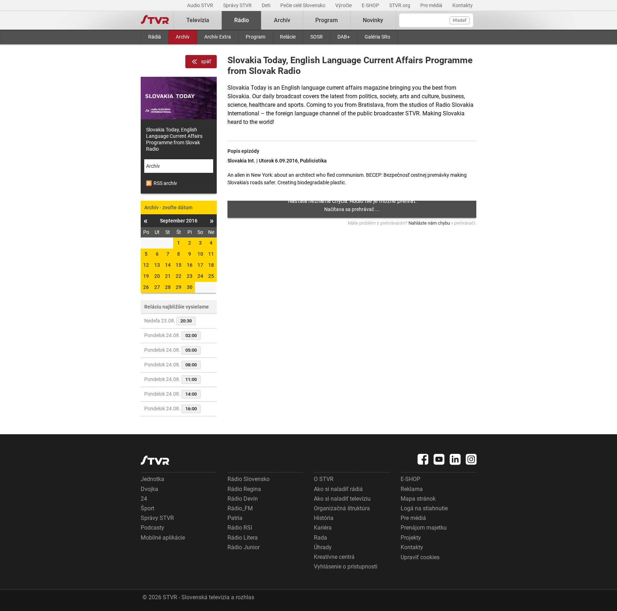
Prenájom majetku (424, 527)
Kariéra (323, 527)
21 (168, 276)
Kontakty (462, 5)
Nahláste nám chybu (429, 223)
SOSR (316, 37)
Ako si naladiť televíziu (342, 498)
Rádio (241, 20)
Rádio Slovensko (248, 479)
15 (178, 265)
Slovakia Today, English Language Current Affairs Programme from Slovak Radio (174, 139)
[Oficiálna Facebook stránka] (423, 459)
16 (189, 265)
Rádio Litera (242, 537)
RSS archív (165, 183)
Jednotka (152, 479)
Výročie (344, 5)
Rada (320, 537)
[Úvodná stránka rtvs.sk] (155, 20)
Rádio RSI (239, 527)
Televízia (197, 20)
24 (200, 276)
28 (168, 287)
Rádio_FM (240, 508)
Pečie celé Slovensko (303, 5)
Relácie (288, 37)
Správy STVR (238, 5)
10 (200, 254)
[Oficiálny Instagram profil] (471, 459)
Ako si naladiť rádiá (338, 489)
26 (146, 287)
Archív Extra (217, 37)
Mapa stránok (418, 498)
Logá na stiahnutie (424, 508)
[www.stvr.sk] (155, 460)
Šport (147, 508)
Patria (234, 518)
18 (211, 265)
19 (146, 276)
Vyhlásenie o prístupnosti (345, 566)
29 (178, 287)
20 (157, 276)
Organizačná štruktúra (342, 508)
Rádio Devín (242, 498)
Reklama (412, 489)
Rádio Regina (244, 489)
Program (255, 37)
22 (178, 276)
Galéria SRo (377, 37)
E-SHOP (371, 5)
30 (189, 287)
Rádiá (154, 37)
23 (189, 276)
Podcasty (152, 527)
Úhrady (323, 547)
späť (206, 61)
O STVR (323, 479)
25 (211, 276)
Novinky (373, 20)
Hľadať (459, 20)
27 (157, 287)
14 (168, 265)
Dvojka (149, 489)
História (323, 518)
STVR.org (400, 5)
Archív (183, 37)
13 (157, 265)
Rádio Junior (243, 547)
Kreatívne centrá (334, 557)
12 (146, 265)
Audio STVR (200, 5)
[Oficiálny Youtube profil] (439, 459)
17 (200, 265)
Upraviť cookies (420, 557)
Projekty (411, 537)
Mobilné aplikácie (163, 537)
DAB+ (343, 37)
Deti (266, 5)
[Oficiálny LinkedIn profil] (455, 459)
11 (211, 254)
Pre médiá (431, 5)
